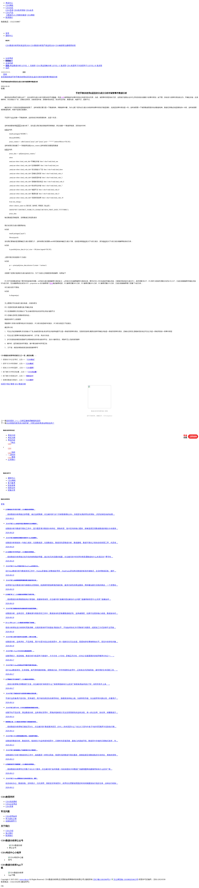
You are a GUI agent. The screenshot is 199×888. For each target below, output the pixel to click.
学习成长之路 (11, 819)
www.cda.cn (24, 879)
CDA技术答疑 (19, 10)
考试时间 (11, 455)
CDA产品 (9, 13)
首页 (7, 33)
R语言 (93, 93)
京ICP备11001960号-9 (101, 879)
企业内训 (9, 63)
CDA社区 (9, 8)
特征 (84, 241)
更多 (3, 504)
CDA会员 (29, 10)
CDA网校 (9, 5)
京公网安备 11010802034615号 (125, 879)
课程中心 (9, 36)
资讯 (7, 66)
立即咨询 (193, 436)
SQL (12, 117)
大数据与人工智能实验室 (16, 15)
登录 (5, 74)
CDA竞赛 (9, 10)
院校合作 (9, 61)
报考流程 (11, 452)
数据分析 (22, 384)
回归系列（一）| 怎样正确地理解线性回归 (23, 421)
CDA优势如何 (11, 816)
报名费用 (11, 457)
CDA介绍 (9, 831)
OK (2, 886)
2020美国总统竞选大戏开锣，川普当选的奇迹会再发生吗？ (30, 423)
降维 (54, 97)
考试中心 (9, 3)
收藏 (3, 88)
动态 (7, 68)
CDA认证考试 (11, 804)
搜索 (24, 72)
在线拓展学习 (11, 821)
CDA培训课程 (11, 802)
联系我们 (9, 17)
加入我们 (9, 833)
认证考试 (9, 58)
